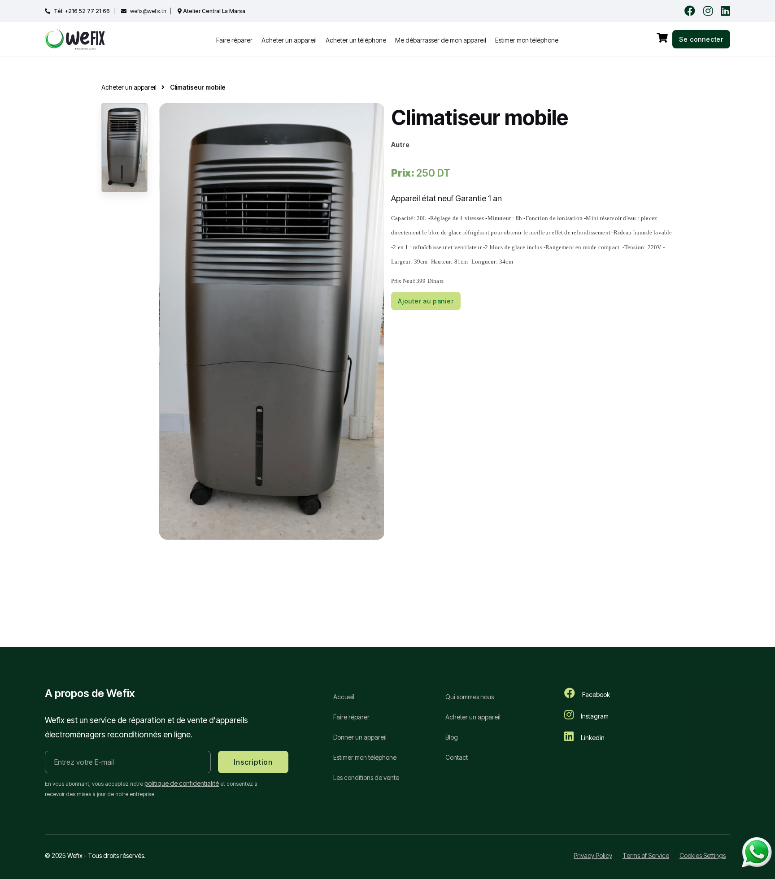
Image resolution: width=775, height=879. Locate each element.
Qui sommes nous (469, 697)
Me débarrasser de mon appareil (440, 40)
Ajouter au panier (426, 301)
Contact (456, 757)
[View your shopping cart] (662, 38)
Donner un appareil (360, 737)
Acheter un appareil (289, 40)
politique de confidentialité (181, 783)
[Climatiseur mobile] (272, 320)
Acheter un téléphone (356, 40)
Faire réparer (234, 40)
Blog (451, 737)
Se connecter (701, 39)
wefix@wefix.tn (148, 11)
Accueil (343, 697)
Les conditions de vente (366, 777)
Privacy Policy (593, 855)
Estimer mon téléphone (526, 40)
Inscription (253, 762)
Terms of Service (646, 855)
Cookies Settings (702, 855)
